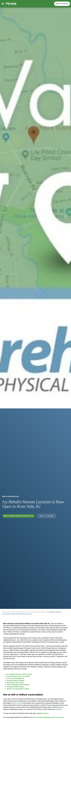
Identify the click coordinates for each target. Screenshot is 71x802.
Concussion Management (15, 678)
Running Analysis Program (16, 680)
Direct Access (17, 703)
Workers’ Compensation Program (18, 689)
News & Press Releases (10, 496)
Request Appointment (62, 3)
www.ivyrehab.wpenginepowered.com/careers (48, 717)
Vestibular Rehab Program (15, 687)
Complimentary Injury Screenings (18, 676)
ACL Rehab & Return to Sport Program (19, 674)
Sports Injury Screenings (15, 682)
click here (58, 709)
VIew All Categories (46, 516)
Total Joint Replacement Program (18, 685)
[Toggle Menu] (2, 4)
